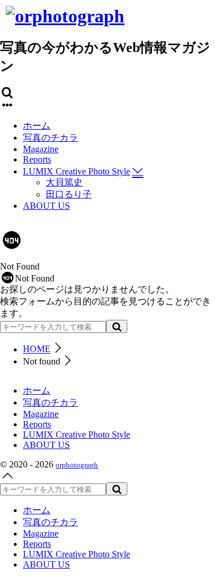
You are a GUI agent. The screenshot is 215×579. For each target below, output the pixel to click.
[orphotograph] (65, 16)
